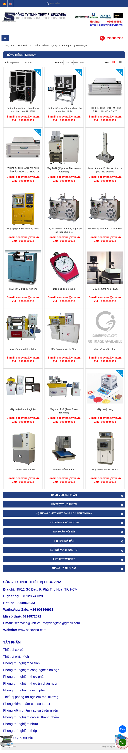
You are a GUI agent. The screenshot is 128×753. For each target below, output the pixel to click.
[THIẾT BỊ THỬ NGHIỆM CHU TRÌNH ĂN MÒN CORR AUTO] (23, 164)
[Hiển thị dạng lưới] (113, 62)
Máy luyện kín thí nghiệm (23, 409)
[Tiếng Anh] (10, 4)
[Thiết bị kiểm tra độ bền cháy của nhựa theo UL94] (64, 104)
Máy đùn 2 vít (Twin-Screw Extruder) (64, 411)
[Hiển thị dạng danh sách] (120, 62)
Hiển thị (59, 62)
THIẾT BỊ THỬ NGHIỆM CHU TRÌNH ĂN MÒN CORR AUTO (23, 170)
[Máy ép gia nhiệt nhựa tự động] (23, 224)
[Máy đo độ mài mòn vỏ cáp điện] (105, 224)
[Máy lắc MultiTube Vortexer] (6, 740)
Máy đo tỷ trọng (105, 409)
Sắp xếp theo (12, 62)
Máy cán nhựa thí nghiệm (23, 349)
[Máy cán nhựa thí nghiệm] (23, 345)
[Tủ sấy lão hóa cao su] (23, 465)
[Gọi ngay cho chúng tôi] (122, 742)
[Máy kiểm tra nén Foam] (105, 284)
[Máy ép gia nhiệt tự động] (64, 345)
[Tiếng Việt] (4, 4)
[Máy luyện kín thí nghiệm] (23, 405)
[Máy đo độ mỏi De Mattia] (105, 465)
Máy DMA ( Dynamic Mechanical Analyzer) (64, 170)
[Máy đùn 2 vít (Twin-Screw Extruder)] (64, 405)
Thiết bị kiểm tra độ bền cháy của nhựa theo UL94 (64, 110)
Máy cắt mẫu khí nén (64, 469)
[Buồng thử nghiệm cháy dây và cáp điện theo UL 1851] (23, 104)
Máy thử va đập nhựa (105, 349)
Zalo (122, 729)
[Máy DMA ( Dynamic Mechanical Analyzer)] (64, 164)
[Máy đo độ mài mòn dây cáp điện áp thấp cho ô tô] (64, 224)
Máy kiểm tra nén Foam (105, 288)
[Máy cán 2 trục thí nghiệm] (23, 284)
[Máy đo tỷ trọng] (105, 405)
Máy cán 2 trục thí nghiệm (23, 288)
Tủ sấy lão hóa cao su (23, 469)
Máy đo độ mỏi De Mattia (105, 469)
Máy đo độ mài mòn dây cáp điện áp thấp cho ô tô (64, 230)
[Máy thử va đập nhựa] (105, 345)
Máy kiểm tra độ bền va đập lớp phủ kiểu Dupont (105, 170)
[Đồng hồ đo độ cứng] (64, 284)
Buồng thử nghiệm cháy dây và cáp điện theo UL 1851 (23, 110)
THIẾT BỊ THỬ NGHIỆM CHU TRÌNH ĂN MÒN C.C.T (105, 110)
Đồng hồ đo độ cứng (64, 288)
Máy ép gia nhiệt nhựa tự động (23, 228)
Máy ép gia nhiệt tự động (64, 349)
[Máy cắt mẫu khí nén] (64, 465)
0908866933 (114, 38)
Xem (106, 62)
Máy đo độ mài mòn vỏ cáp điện (105, 228)
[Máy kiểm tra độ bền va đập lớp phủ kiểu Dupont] (105, 164)
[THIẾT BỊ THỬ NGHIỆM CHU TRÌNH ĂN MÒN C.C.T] (105, 104)
